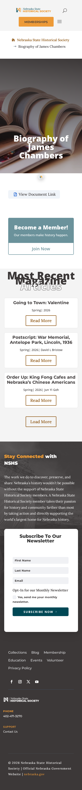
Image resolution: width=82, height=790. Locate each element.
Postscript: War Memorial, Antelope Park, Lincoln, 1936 (41, 340)
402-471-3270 (12, 716)
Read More (41, 320)
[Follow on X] (28, 681)
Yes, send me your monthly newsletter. (35, 599)
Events (36, 660)
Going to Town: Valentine (41, 302)
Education (17, 660)
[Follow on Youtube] (36, 681)
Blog (35, 652)
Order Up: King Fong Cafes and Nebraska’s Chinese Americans (41, 380)
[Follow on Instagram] (20, 681)
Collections (17, 652)
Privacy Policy (20, 668)
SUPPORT (9, 727)
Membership (55, 652)
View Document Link (37, 194)
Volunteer (55, 660)
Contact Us (10, 732)
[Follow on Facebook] (11, 681)
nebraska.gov (34, 774)
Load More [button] (41, 421)
